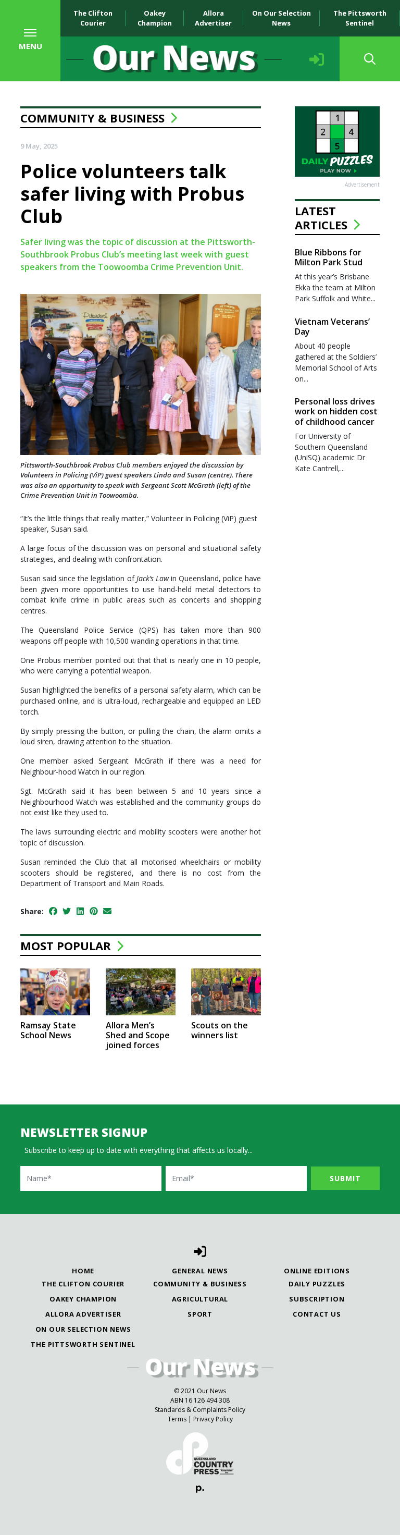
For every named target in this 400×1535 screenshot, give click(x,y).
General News (200, 1271)
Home (83, 1271)
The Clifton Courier (93, 18)
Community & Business (92, 118)
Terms (177, 1419)
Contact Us (317, 1314)
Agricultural (200, 1299)
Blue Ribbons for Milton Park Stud (328, 257)
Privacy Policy (213, 1419)
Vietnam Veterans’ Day (332, 326)
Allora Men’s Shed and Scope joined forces (138, 1035)
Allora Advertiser (213, 18)
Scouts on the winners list (219, 1030)
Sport (200, 1314)
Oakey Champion (155, 18)
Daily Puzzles (317, 1283)
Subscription (317, 1299)
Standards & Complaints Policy (200, 1409)
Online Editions (317, 1271)
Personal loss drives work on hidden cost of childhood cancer (336, 411)
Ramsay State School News (48, 1030)
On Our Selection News (281, 18)
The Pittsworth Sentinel (359, 18)
